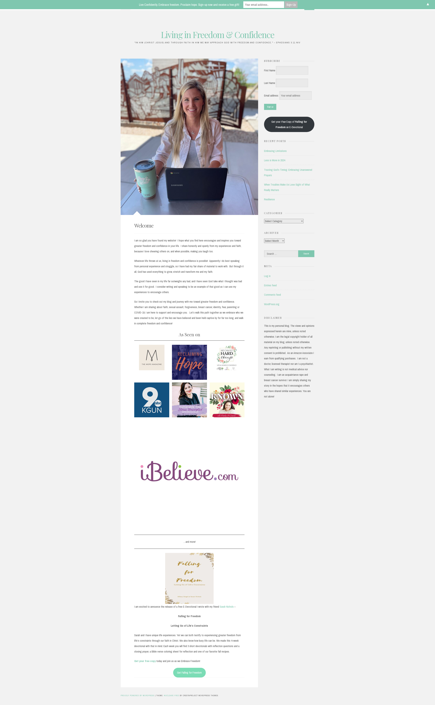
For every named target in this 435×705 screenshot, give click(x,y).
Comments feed (272, 295)
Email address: (271, 95)
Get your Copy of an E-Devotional (289, 124)
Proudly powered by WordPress (138, 695)
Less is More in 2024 (274, 160)
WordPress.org (271, 304)
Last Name (269, 83)
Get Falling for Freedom (189, 672)
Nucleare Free (171, 695)
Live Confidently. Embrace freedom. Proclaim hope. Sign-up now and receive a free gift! (189, 5)
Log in (267, 276)
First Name (269, 70)
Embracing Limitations (275, 151)
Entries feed (270, 285)
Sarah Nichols (227, 606)
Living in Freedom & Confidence (217, 34)
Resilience (269, 199)
